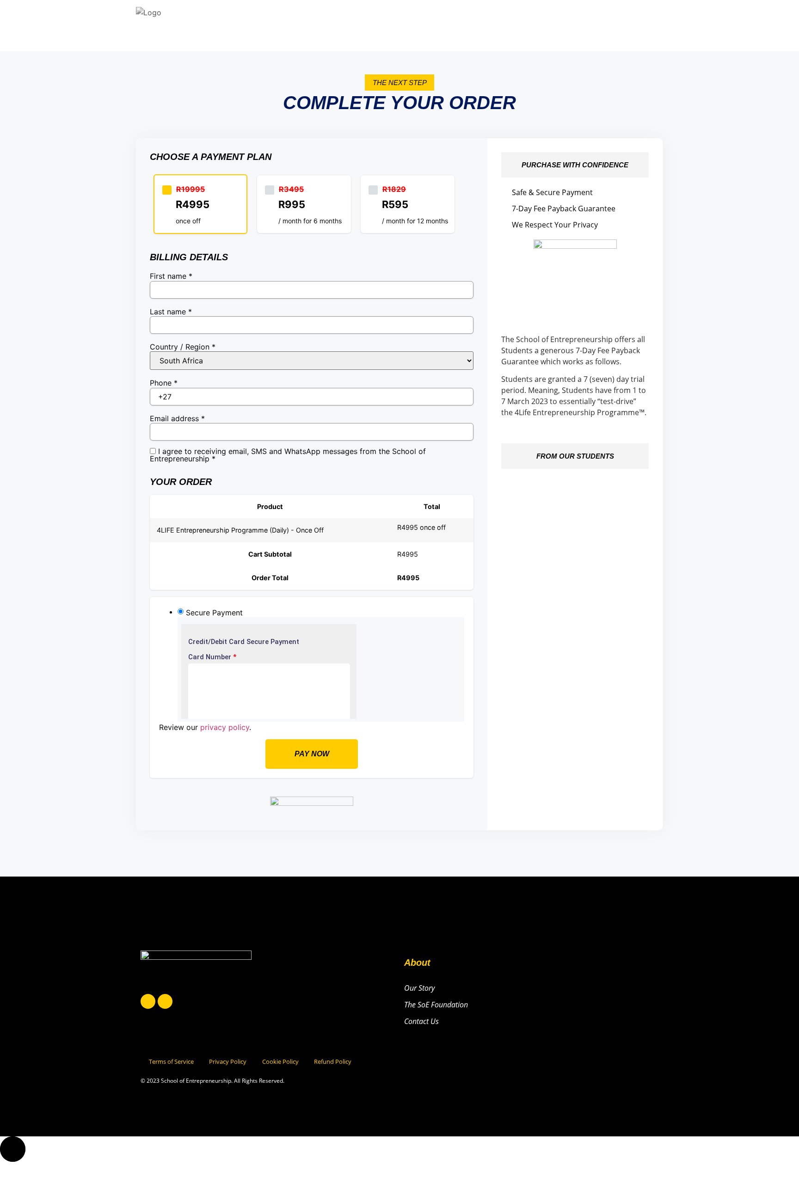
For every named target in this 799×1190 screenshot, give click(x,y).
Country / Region (182, 346)
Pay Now (312, 754)
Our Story (419, 988)
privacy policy (224, 727)
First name (171, 276)
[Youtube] (165, 1001)
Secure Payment (214, 612)
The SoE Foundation (436, 1005)
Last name (171, 311)
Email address (177, 418)
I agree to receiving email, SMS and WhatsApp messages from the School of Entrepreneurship (288, 455)
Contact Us (421, 1021)
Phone (164, 382)
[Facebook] (148, 1001)
